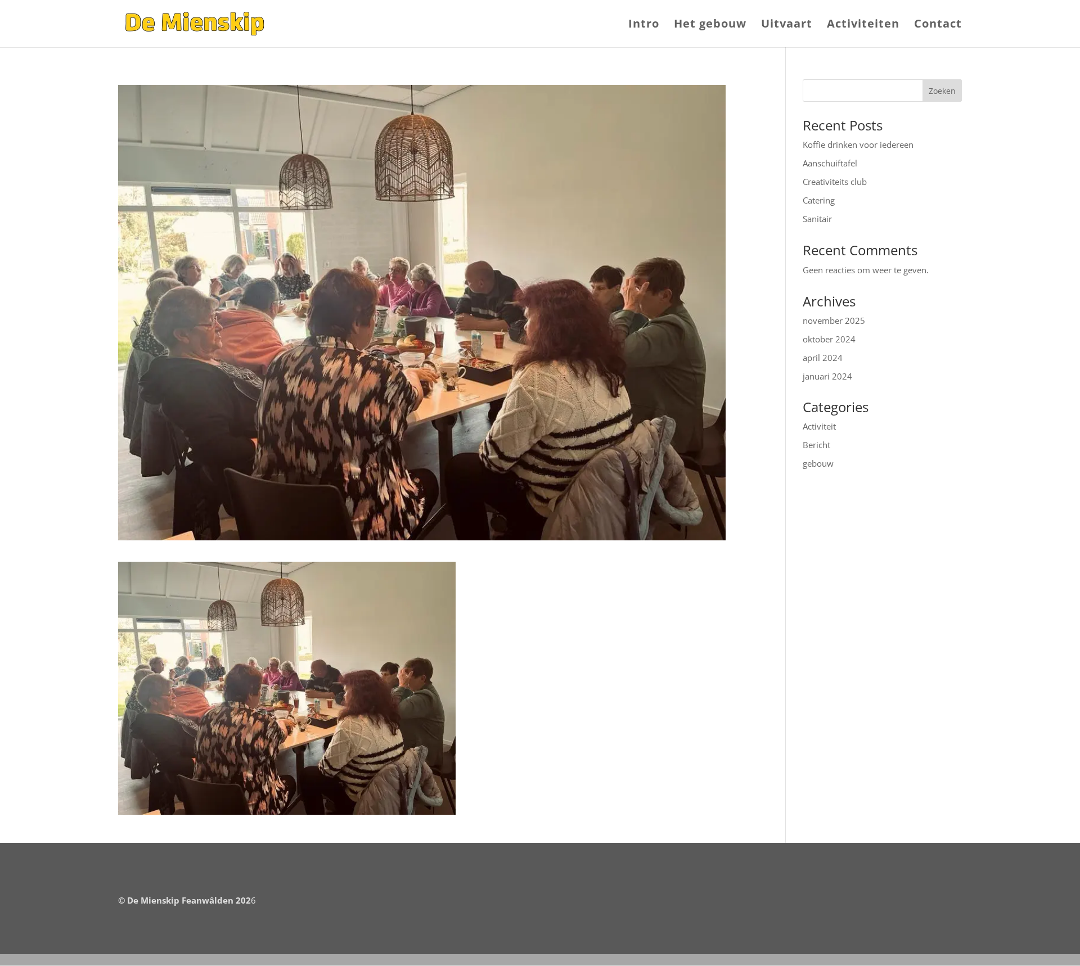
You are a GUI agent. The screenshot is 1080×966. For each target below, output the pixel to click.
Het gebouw (710, 25)
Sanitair (817, 218)
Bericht (816, 444)
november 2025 (834, 320)
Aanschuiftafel (830, 163)
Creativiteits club (835, 181)
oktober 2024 (829, 339)
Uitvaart (786, 25)
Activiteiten (863, 25)
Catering (819, 200)
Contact (938, 25)
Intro (643, 25)
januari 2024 (827, 376)
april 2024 (823, 357)
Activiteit (819, 426)
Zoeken (942, 90)
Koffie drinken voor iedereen (858, 144)
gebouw (818, 463)
